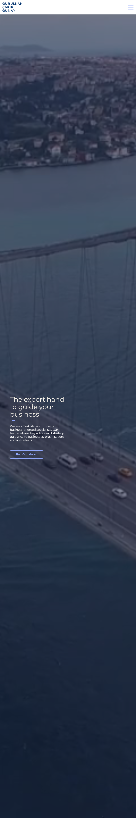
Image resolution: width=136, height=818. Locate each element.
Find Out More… (26, 454)
